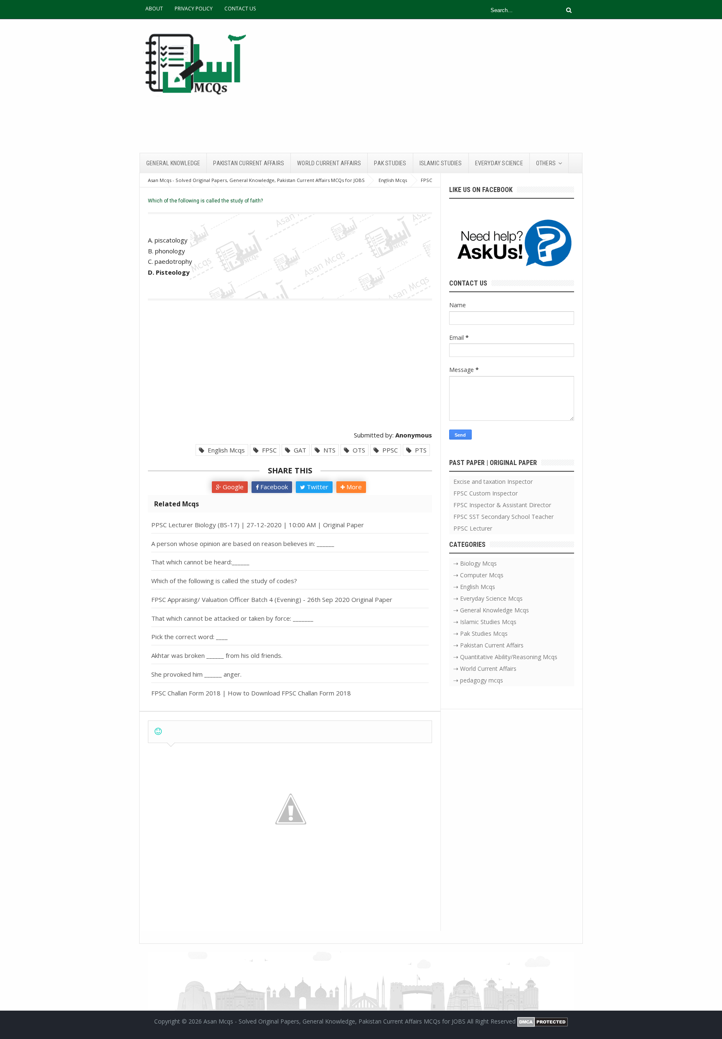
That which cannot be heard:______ (200, 562)
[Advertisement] (430, 86)
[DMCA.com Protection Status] (542, 1021)
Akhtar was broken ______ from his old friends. (216, 655)
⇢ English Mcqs (474, 587)
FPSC (268, 450)
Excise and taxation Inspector (493, 481)
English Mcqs (224, 450)
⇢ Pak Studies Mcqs (480, 633)
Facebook (273, 487)
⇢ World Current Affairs (484, 668)
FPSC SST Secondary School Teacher (503, 517)
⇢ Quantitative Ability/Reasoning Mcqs (505, 657)
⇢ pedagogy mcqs (478, 680)
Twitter (316, 487)
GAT (298, 450)
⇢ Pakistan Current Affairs (488, 645)
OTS (357, 450)
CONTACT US (240, 8)
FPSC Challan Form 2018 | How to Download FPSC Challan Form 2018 (251, 693)
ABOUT (154, 8)
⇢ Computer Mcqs (478, 575)
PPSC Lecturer (472, 528)
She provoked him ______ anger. (196, 674)
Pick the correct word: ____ (189, 636)
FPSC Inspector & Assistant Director (502, 505)
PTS (419, 450)
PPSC (388, 450)
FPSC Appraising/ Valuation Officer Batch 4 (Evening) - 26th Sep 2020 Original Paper (271, 599)
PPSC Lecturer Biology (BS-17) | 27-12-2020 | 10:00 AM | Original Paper (257, 525)
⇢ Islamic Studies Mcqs (484, 622)
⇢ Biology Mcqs (475, 563)
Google (232, 487)
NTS (328, 450)
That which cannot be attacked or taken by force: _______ (232, 618)
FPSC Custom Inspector (485, 493)
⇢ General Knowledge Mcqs (491, 610)
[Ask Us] (511, 244)
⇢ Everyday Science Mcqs (488, 598)
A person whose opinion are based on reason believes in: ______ (242, 543)
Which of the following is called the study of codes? (224, 580)
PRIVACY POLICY (194, 8)
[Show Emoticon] (158, 731)
